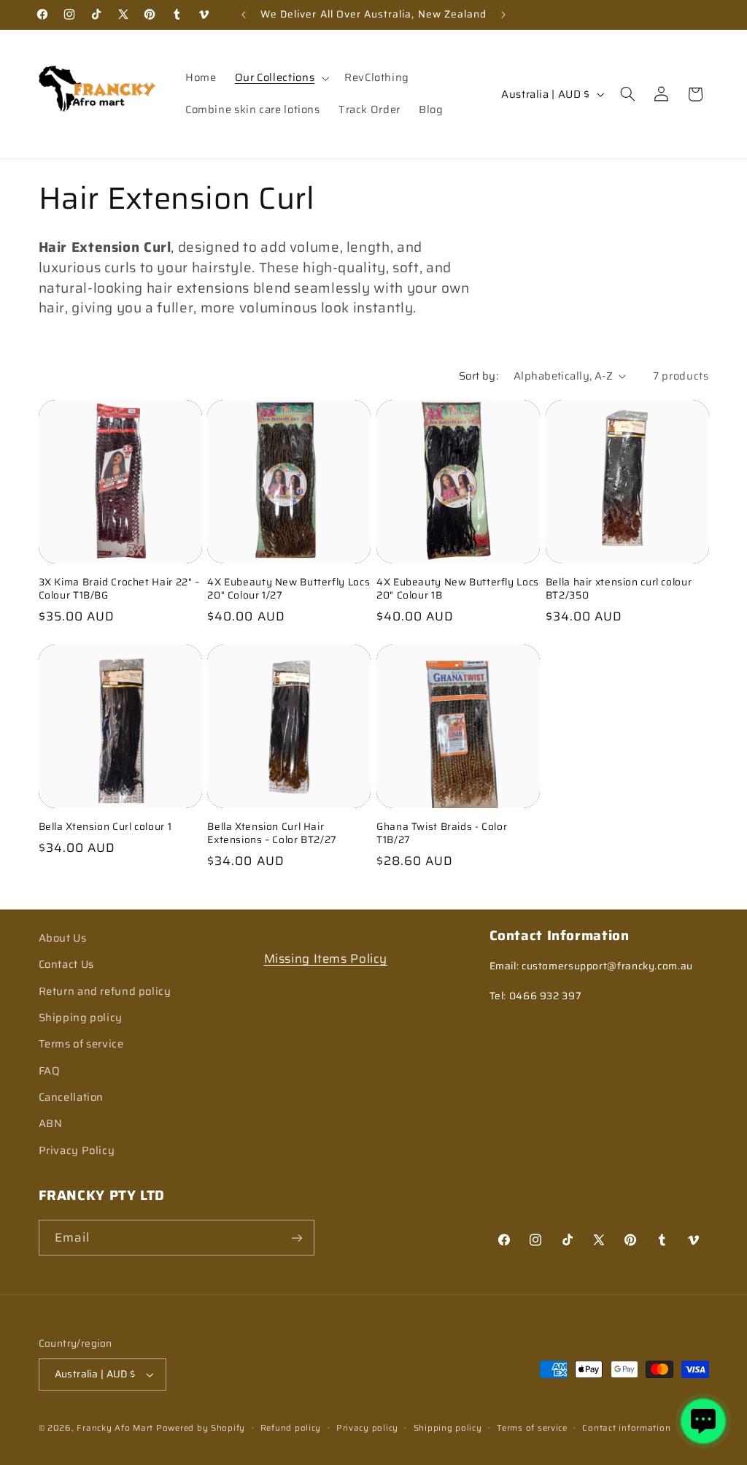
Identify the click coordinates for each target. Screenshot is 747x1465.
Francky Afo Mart (115, 1427)
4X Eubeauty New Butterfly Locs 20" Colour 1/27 (288, 589)
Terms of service (81, 1043)
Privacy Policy (77, 1150)
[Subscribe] (296, 1238)
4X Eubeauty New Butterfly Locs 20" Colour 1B (457, 589)
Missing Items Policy (326, 958)
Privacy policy (367, 1427)
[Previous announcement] (244, 14)
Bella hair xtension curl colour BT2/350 (619, 589)
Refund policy (291, 1427)
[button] (280, 78)
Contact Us (66, 963)
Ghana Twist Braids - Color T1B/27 (441, 833)
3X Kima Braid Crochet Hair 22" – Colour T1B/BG (119, 589)
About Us (63, 937)
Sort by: (478, 375)
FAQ (50, 1070)
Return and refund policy (105, 991)
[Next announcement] (503, 14)
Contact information (626, 1427)
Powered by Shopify (200, 1427)
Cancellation (71, 1096)
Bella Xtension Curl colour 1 (105, 827)
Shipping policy (81, 1017)
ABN (51, 1123)
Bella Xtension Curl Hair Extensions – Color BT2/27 (272, 833)
